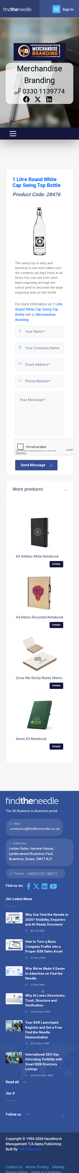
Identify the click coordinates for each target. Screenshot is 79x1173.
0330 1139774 (43, 91)
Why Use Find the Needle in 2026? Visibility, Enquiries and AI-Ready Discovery (46, 919)
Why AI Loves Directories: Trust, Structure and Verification (45, 1000)
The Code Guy (29, 1149)
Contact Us (14, 1167)
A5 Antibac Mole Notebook (37, 556)
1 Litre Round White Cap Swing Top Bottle (39, 309)
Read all (13, 1082)
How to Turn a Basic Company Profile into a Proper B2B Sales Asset (44, 946)
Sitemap (58, 1167)
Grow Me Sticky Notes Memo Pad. (43, 678)
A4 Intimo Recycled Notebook (39, 617)
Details (56, 564)
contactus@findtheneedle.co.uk (35, 829)
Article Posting (37, 1167)
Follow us (14, 1114)
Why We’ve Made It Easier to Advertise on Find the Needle (45, 973)
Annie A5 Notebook (31, 739)
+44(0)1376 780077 (42, 874)
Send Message (33, 465)
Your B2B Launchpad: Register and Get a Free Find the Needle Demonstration (43, 1030)
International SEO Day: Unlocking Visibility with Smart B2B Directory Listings (43, 1062)
